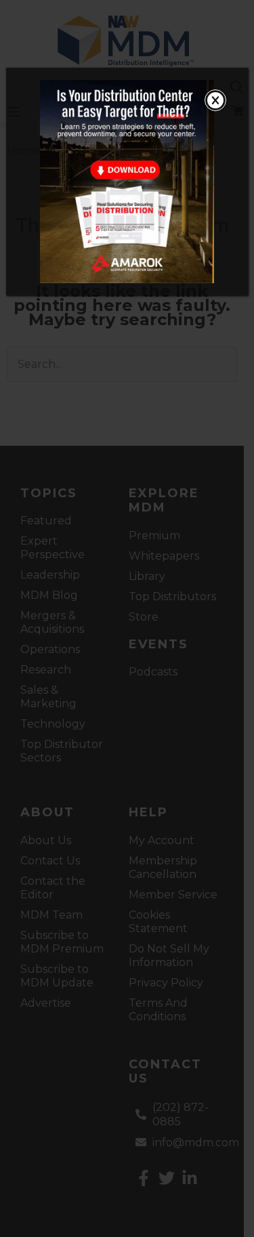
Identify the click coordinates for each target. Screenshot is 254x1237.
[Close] (215, 100)
